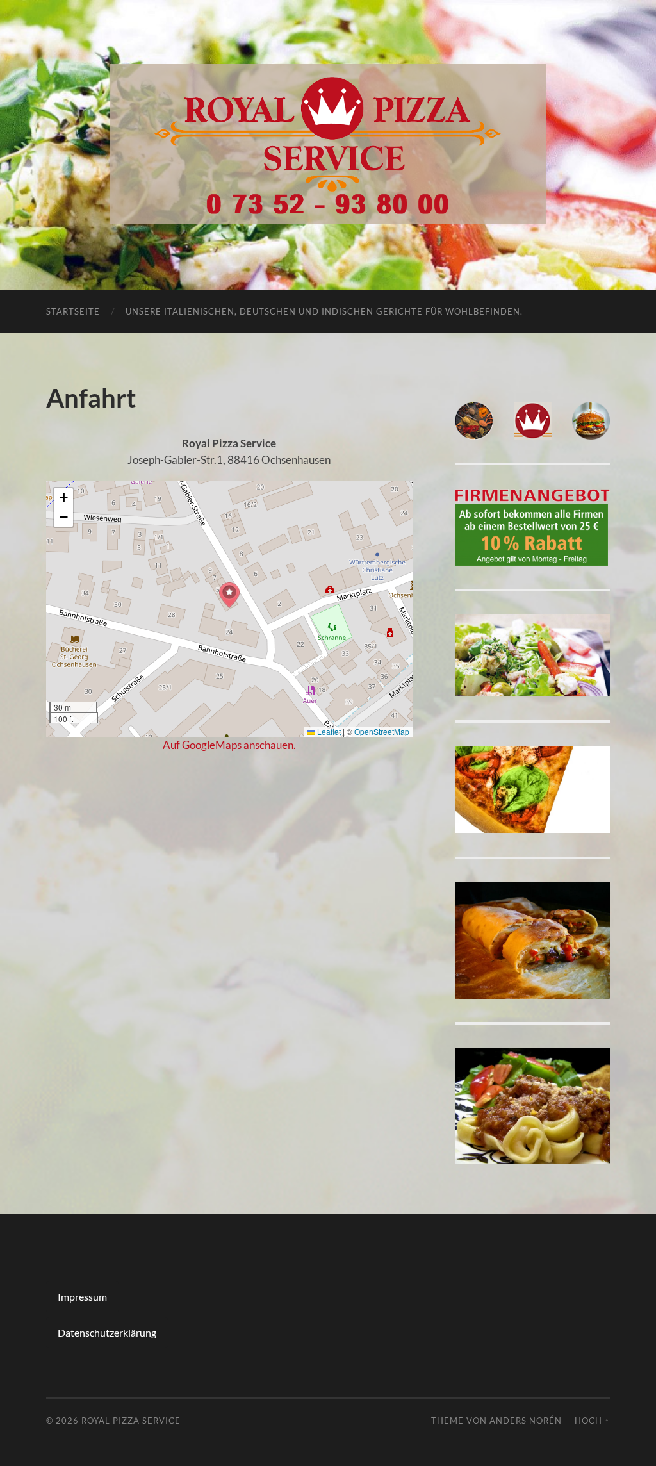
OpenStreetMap (381, 731)
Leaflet (328, 731)
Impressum (82, 1296)
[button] (229, 595)
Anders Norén (525, 1420)
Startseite (73, 311)
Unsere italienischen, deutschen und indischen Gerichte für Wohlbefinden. (324, 311)
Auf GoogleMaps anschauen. (229, 745)
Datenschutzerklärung (107, 1332)
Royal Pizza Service (131, 1420)
